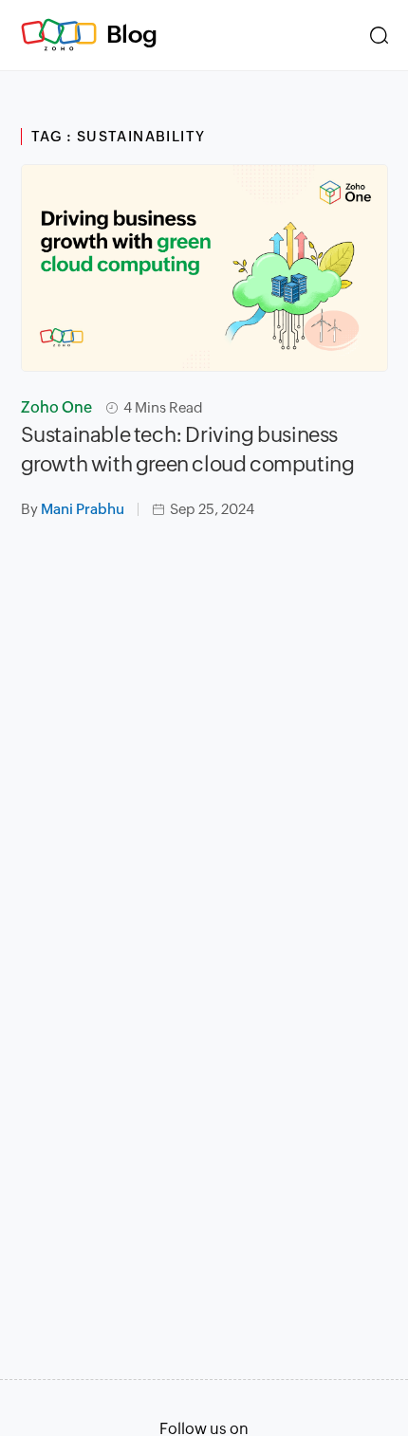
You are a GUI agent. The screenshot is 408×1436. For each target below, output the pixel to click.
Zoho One (56, 407)
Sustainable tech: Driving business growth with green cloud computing (188, 449)
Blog (132, 34)
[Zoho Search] (379, 35)
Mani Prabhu (82, 509)
